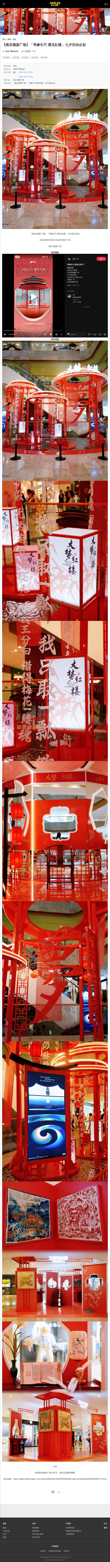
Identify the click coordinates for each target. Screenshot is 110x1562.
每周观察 (35, 1527)
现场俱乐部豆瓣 (55, 1551)
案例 (9, 39)
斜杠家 (43, 1551)
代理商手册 (70, 1527)
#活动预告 (6, 57)
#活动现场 (15, 57)
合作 (105, 1523)
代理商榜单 (70, 1534)
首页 (4, 39)
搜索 (105, 1527)
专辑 (34, 1523)
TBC (34, 51)
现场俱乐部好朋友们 (73, 1531)
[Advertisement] (55, 1510)
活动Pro (66, 1551)
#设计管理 (44, 57)
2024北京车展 (37, 1534)
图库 (4, 1537)
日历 (4, 1534)
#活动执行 (25, 57)
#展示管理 (34, 57)
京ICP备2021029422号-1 (55, 1560)
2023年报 (36, 1537)
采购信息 (35, 1531)
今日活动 (6, 1531)
